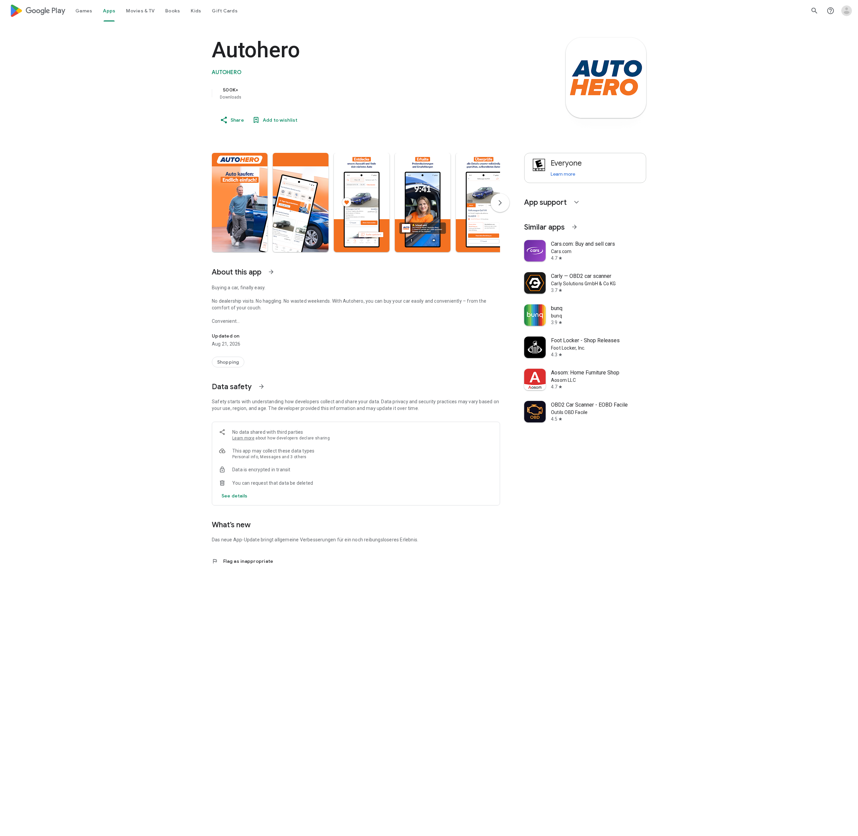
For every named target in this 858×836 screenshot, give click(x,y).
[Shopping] (228, 362)
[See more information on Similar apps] (574, 227)
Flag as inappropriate (242, 561)
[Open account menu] (847, 11)
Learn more (243, 438)
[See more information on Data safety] (261, 386)
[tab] (84, 10)
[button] (239, 202)
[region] (346, 93)
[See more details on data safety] (234, 496)
